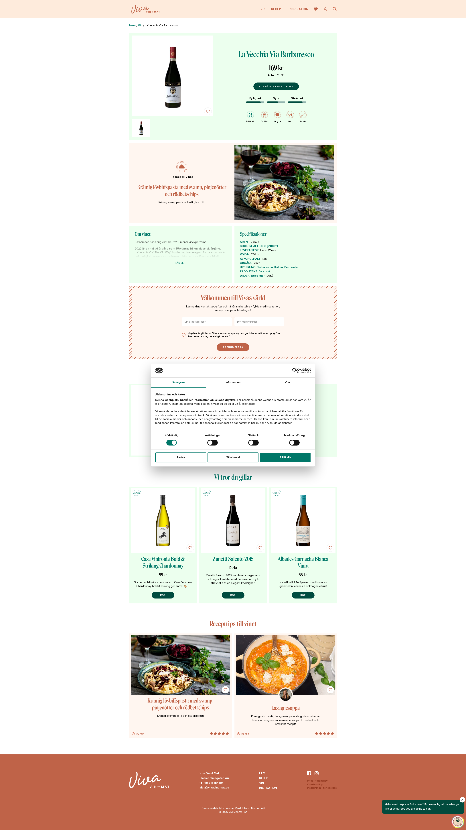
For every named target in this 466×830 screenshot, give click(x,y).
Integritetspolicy (317, 780)
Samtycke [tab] (178, 382)
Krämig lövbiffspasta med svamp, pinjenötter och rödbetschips (181, 190)
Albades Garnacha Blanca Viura (303, 562)
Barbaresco (265, 267)
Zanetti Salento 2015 (233, 559)
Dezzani (264, 271)
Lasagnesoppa (285, 708)
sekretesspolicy (229, 333)
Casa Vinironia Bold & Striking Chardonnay (163, 562)
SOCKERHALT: (249, 246)
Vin (263, 9)
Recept (277, 9)
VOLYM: (245, 254)
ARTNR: (245, 242)
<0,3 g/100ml (269, 246)
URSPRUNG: (248, 267)
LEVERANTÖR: (249, 250)
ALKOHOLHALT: (250, 258)
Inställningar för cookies (322, 787)
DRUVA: (245, 275)
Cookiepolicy (315, 784)
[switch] (212, 443)
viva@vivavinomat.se (214, 787)
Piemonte (291, 267)
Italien (278, 267)
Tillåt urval (233, 457)
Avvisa (181, 457)
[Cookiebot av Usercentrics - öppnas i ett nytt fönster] (295, 370)
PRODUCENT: (249, 271)
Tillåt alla (285, 457)
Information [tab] (233, 382)
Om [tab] (287, 382)
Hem (132, 25)
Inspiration (298, 9)
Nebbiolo (257, 275)
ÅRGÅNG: (246, 263)
